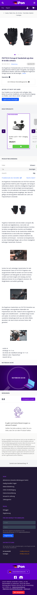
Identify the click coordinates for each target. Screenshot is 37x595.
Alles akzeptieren (18, 592)
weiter (24, 73)
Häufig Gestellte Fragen (10, 483)
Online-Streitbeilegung (9, 490)
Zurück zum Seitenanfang (17, 463)
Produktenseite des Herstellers (11, 178)
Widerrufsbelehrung (8, 486)
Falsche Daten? (30, 178)
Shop (2, 8)
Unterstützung (8, 542)
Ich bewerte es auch (28, 399)
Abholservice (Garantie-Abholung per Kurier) (15, 480)
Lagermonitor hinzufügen (10, 99)
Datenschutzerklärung (9, 493)
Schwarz (32, 165)
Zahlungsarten (7, 499)
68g (34, 173)
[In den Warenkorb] (21, 146)
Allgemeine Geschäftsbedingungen (13, 589)
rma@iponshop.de (24, 551)
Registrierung (7, 513)
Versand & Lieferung (9, 496)
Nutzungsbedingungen (8, 532)
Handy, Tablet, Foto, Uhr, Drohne (13, 13)
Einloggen (6, 510)
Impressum (27, 589)
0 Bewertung (14, 64)
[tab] (14, 54)
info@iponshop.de (24, 554)
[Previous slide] (3, 131)
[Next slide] (33, 131)
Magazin (8, 8)
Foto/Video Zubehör (27, 13)
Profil (5, 506)
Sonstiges (18, 15)
